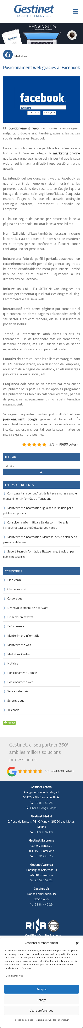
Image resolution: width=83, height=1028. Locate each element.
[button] (77, 943)
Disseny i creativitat (20, 617)
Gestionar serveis (14, 976)
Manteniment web (19, 644)
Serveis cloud (15, 700)
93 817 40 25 (44, 802)
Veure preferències (41, 1010)
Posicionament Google (22, 672)
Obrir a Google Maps (43, 808)
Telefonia (13, 709)
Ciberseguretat (17, 589)
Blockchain (14, 579)
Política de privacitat (45, 1020)
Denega (41, 1000)
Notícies (12, 663)
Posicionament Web (20, 682)
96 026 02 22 (44, 880)
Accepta (41, 989)
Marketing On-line (18, 654)
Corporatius (14, 598)
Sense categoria (17, 691)
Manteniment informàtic (23, 635)
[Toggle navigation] (75, 11)
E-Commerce (15, 626)
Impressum (63, 1020)
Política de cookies (23, 1020)
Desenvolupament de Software (27, 607)
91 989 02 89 (44, 832)
